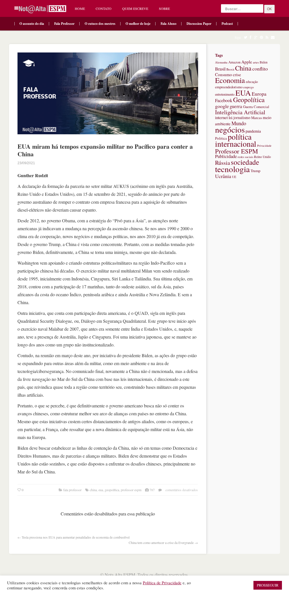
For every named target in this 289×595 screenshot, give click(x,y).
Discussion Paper (199, 23)
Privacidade (264, 146)
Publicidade (226, 156)
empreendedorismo (228, 87)
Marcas (256, 117)
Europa (259, 94)
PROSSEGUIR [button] (268, 585)
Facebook (223, 100)
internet (221, 117)
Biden (264, 62)
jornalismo (241, 117)
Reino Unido (262, 157)
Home (80, 8)
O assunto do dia (31, 23)
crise (237, 74)
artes (256, 62)
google (222, 106)
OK (269, 9)
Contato (103, 8)
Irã (231, 117)
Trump (255, 170)
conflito (260, 68)
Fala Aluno (168, 23)
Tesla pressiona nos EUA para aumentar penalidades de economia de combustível (76, 537)
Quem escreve (135, 8)
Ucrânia (223, 176)
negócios (230, 129)
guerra (236, 106)
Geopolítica (112, 490)
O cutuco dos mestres (100, 23)
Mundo (238, 123)
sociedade (245, 162)
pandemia (253, 131)
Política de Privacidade (162, 582)
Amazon (234, 62)
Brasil (220, 69)
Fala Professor (64, 23)
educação (252, 82)
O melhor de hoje (138, 23)
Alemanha (221, 62)
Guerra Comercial (256, 106)
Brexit (230, 69)
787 (152, 490)
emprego (248, 87)
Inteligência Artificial (240, 112)
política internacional (235, 140)
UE (234, 177)
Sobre (164, 8)
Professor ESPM (131, 490)
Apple (246, 62)
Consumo (223, 74)
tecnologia (232, 168)
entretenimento (225, 94)
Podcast (227, 23)
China (93, 490)
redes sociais (245, 157)
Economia (230, 80)
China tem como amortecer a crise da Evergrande (161, 542)
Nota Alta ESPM (120, 575)
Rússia (222, 162)
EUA (100, 490)
